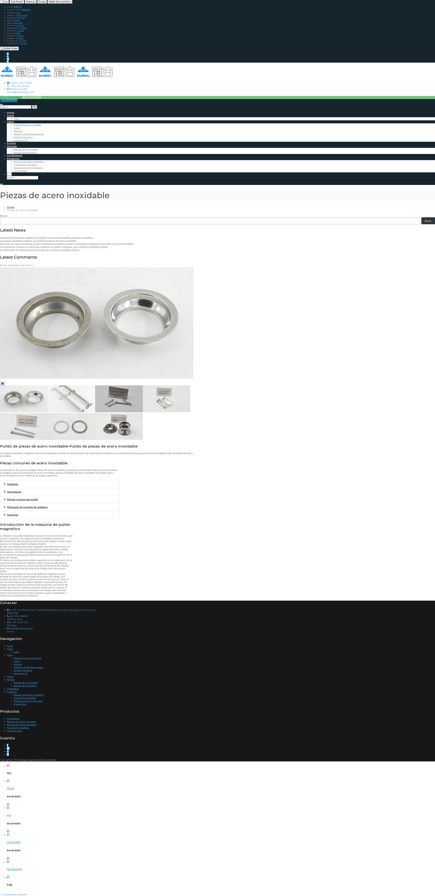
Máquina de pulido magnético (29, 161)
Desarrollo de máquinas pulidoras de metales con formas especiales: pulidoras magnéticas (46, 237)
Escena (11, 143)
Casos (10, 121)
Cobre (17, 128)
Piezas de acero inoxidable (27, 125)
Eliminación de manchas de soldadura (27, 507)
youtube (14, 842)
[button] (13, 894)
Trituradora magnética (25, 165)
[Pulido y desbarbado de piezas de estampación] (166, 411)
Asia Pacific (17, 2)
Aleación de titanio (23, 137)
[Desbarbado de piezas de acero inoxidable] (71, 411)
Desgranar (12, 515)
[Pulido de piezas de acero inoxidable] (24, 411)
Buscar (3, 215)
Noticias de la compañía (26, 149)
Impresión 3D (21, 140)
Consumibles (20, 171)
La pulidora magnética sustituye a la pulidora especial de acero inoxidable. (38, 240)
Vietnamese (22, 15)
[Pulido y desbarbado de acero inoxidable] (119, 439)
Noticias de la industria (25, 152)
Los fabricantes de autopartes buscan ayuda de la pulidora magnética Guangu (39, 249)
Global (13, 48)
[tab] (59, 484)
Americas (30, 2)
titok (10, 788)
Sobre (10, 115)
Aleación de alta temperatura (29, 134)
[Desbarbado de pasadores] (24, 439)
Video (17, 119)
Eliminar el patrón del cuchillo (22, 499)
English (21, 18)
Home (10, 112)
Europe (42, 2)
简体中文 (18, 7)
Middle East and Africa (60, 2)
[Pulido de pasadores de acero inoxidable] (119, 411)
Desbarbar (12, 484)
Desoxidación (14, 492)
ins (9, 815)
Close (4, 2)
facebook (14, 869)
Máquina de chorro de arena (28, 168)
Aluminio (18, 131)
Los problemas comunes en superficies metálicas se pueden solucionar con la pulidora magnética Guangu (54, 246)
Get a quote (9, 100)
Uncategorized (14, 730)
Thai (18, 12)
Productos (13, 158)
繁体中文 (26, 10)
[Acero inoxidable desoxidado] (71, 439)
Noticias (12, 146)
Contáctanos (14, 155)
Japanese (18, 23)
